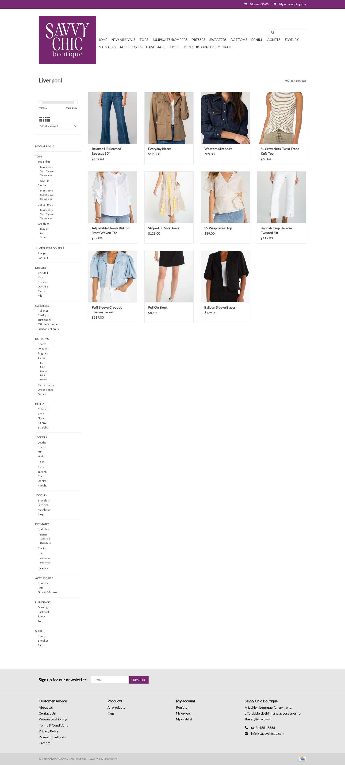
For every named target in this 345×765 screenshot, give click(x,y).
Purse (41, 616)
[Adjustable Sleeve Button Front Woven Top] (112, 197)
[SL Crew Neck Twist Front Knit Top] (281, 118)
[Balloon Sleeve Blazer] (225, 276)
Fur (40, 451)
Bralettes (43, 529)
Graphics (43, 223)
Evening (43, 607)
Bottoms (239, 40)
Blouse (42, 185)
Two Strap (45, 538)
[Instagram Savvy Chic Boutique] (302, 680)
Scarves (43, 583)
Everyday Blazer (159, 149)
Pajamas (43, 568)
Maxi (40, 277)
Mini (42, 367)
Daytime (43, 286)
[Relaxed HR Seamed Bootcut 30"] (112, 118)
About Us (46, 707)
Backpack (44, 611)
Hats (40, 587)
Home (102, 40)
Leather (43, 442)
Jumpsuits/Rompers (170, 40)
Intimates (107, 47)
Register (182, 707)
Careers (44, 743)
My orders (183, 713)
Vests (41, 456)
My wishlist (184, 719)
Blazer (42, 467)
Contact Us (47, 713)
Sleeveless (46, 175)
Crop (41, 413)
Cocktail (43, 272)
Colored (43, 409)
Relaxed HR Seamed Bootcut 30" (106, 151)
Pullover (43, 310)
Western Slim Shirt (218, 149)
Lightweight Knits (48, 328)
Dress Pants (45, 389)
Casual (42, 291)
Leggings (43, 348)
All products (116, 707)
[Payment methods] (301, 758)
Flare (41, 418)
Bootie (42, 636)
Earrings (43, 504)
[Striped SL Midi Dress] (169, 197)
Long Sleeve (46, 166)
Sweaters (218, 40)
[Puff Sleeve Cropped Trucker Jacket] (112, 276)
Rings (41, 514)
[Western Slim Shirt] (225, 118)
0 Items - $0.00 (259, 4)
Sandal (42, 645)
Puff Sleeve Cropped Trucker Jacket (107, 309)
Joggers (43, 353)
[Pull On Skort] (169, 276)
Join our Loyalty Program (207, 47)
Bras (40, 553)
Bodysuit (43, 180)
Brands (300, 80)
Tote (40, 621)
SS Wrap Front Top (218, 228)
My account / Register (292, 4)
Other (43, 237)
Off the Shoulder (48, 324)
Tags (111, 713)
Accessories (131, 47)
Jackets (273, 40)
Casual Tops (45, 204)
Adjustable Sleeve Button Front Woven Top (111, 230)
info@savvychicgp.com (267, 733)
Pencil (43, 379)
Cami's (42, 548)
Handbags (155, 47)
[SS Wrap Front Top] (225, 197)
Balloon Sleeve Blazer (219, 307)
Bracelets (44, 500)
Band (42, 233)
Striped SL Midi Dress (163, 228)
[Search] (273, 33)
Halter (43, 534)
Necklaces (44, 509)
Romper (43, 253)
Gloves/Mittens (47, 592)
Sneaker (43, 640)
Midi (40, 295)
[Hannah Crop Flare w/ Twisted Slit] (281, 197)
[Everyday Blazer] (169, 118)
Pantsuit (43, 257)
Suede (42, 446)
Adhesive (45, 558)
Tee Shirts (44, 161)
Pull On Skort (158, 307)
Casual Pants (46, 384)
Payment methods (52, 737)
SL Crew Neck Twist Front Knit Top (280, 151)
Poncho (42, 485)
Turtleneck (44, 319)
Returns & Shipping (53, 719)
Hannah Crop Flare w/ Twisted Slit (276, 230)
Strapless (45, 562)
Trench (42, 471)
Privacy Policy (49, 731)
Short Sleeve (47, 171)
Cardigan (43, 315)
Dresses (198, 40)
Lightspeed (111, 759)
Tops (143, 40)
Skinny (42, 422)
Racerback (45, 542)
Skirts (41, 357)
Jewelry (291, 40)
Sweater (43, 281)
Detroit (44, 229)
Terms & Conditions (53, 725)
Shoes (174, 47)
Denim (256, 40)
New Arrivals (123, 40)
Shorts (42, 343)
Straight (43, 427)
